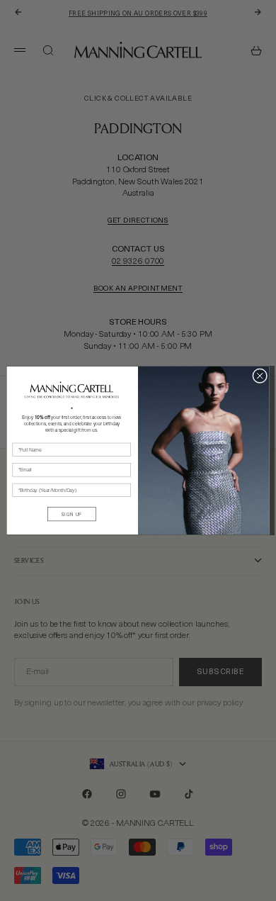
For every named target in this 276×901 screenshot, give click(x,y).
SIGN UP (72, 514)
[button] (72, 389)
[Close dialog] (260, 376)
